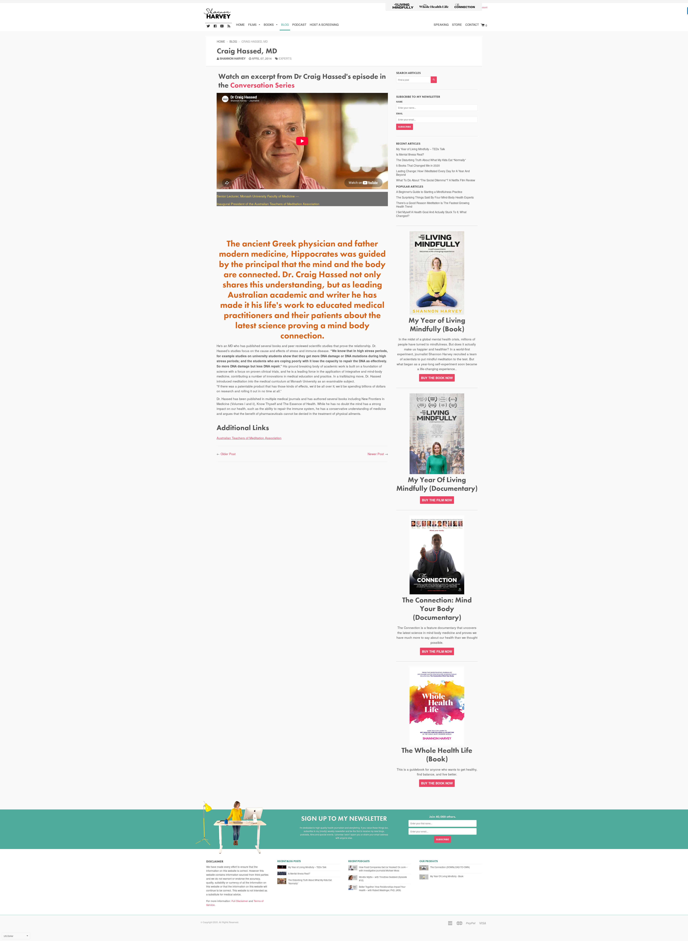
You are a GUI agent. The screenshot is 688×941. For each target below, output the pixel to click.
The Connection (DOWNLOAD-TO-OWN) (450, 867)
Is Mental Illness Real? (410, 154)
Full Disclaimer (239, 901)
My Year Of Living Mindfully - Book (446, 876)
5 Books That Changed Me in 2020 (418, 165)
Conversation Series (262, 85)
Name (399, 101)
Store (457, 25)
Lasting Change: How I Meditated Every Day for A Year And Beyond (433, 173)
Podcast (299, 25)
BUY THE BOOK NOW (437, 378)
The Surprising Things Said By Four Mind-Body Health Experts (435, 197)
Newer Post (376, 454)
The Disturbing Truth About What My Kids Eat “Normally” (431, 160)
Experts (285, 58)
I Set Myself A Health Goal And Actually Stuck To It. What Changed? (431, 214)
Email (399, 113)
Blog (285, 25)
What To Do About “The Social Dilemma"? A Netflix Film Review (435, 180)
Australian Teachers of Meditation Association (249, 438)
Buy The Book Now (437, 783)
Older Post (228, 454)
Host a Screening (324, 25)
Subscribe (404, 126)
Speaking (441, 25)
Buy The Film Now (437, 500)
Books (269, 25)
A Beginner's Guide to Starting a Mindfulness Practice (429, 192)
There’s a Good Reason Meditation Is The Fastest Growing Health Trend (432, 204)
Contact (472, 25)
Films (252, 25)
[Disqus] (302, 512)
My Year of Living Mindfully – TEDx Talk (420, 149)
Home (240, 25)
